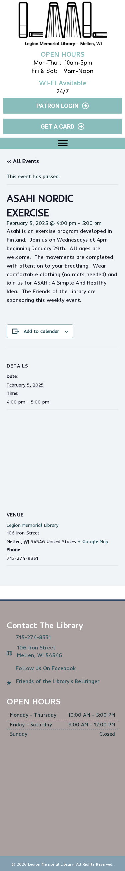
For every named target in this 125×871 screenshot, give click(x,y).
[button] (62, 106)
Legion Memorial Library (32, 525)
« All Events (23, 161)
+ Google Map (93, 541)
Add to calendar (41, 331)
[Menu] (62, 143)
